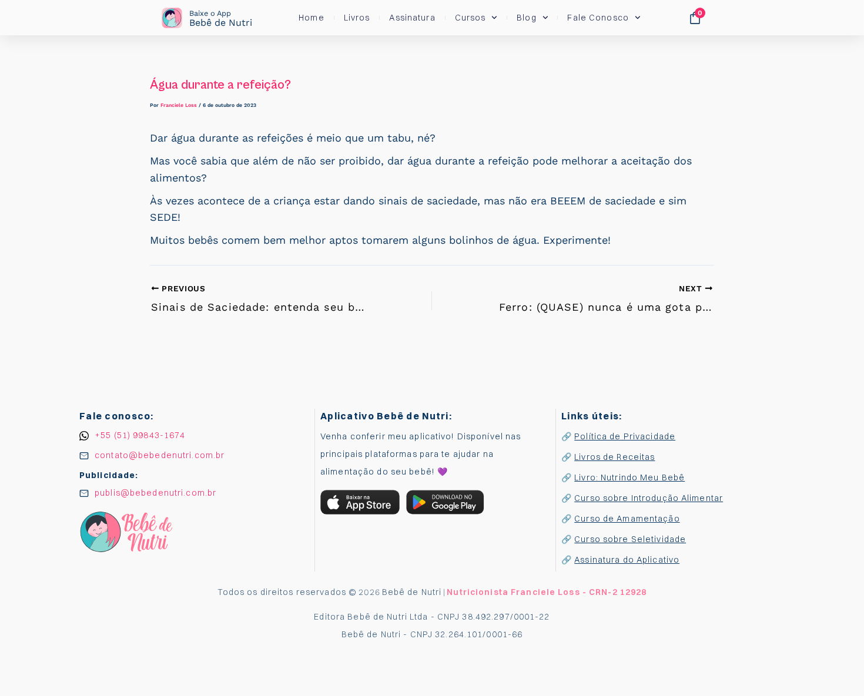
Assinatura (412, 17)
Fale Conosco (597, 17)
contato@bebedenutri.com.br (160, 455)
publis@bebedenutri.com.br (155, 492)
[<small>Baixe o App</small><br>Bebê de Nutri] (172, 18)
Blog (526, 17)
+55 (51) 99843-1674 (140, 435)
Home (311, 17)
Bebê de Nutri (220, 18)
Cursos (470, 17)
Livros (357, 17)
